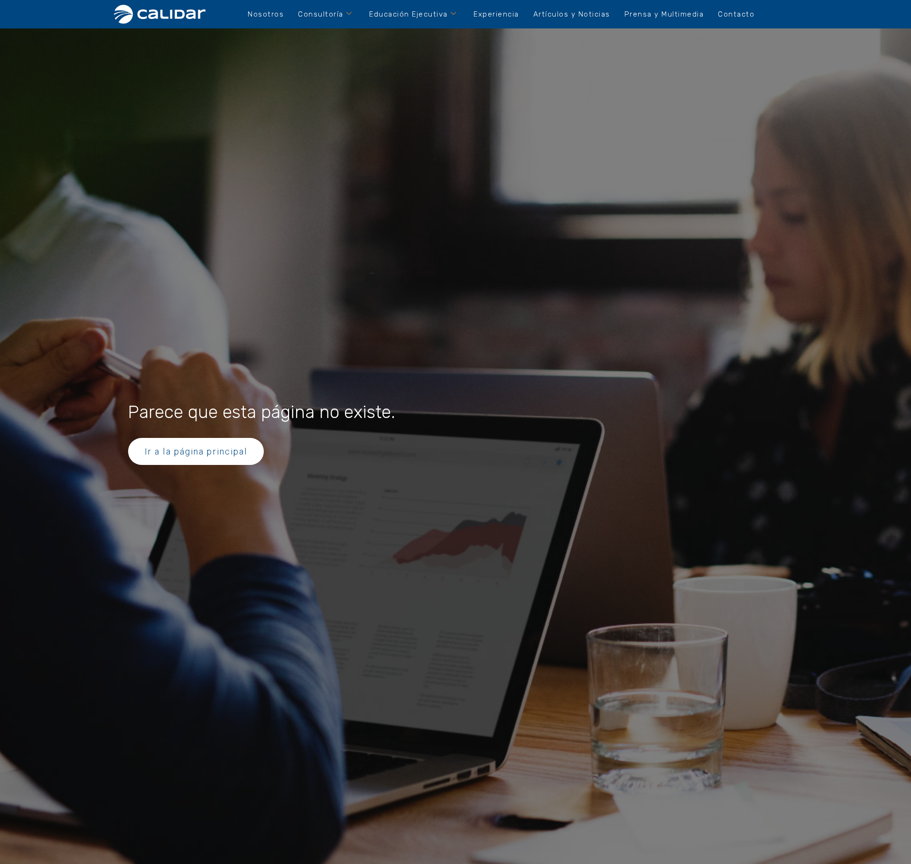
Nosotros (266, 14)
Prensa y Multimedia (664, 14)
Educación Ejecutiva (408, 14)
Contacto (736, 14)
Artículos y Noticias (571, 14)
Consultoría (321, 14)
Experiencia (496, 14)
